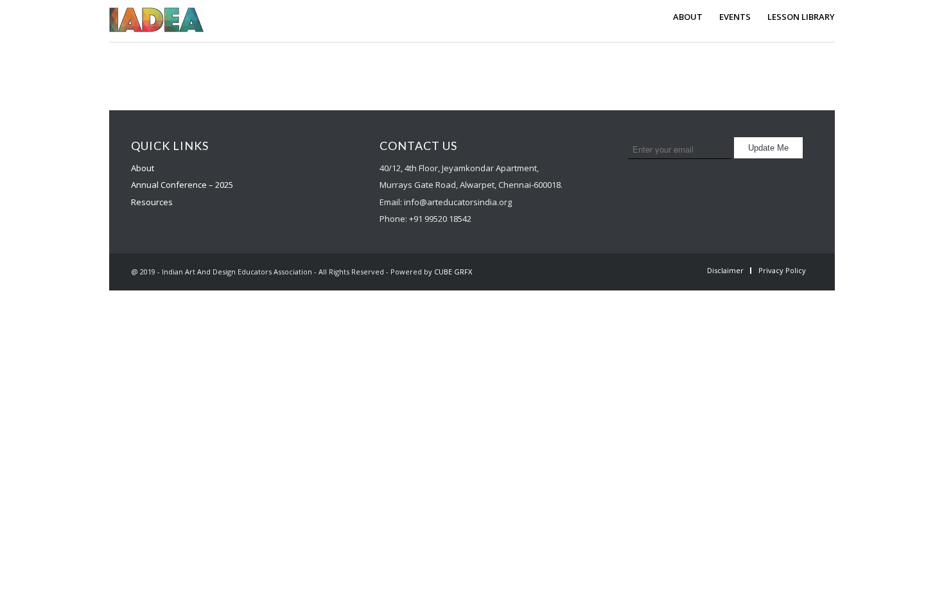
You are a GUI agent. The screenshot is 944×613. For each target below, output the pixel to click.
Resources (152, 202)
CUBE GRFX (453, 271)
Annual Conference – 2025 (182, 184)
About (142, 168)
